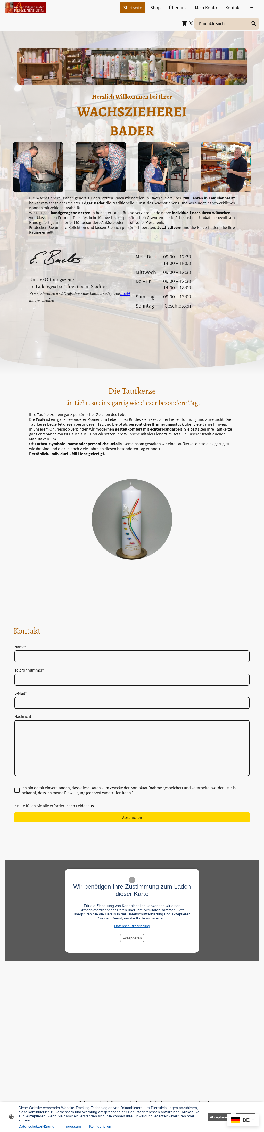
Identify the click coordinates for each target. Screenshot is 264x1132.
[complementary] (243, 1120)
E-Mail (20, 693)
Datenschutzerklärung (132, 926)
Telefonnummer (29, 670)
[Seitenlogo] (25, 7)
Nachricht (22, 716)
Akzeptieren (132, 938)
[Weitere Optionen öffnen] (251, 7)
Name (20, 646)
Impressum (72, 1126)
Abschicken (132, 817)
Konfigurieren (100, 1126)
